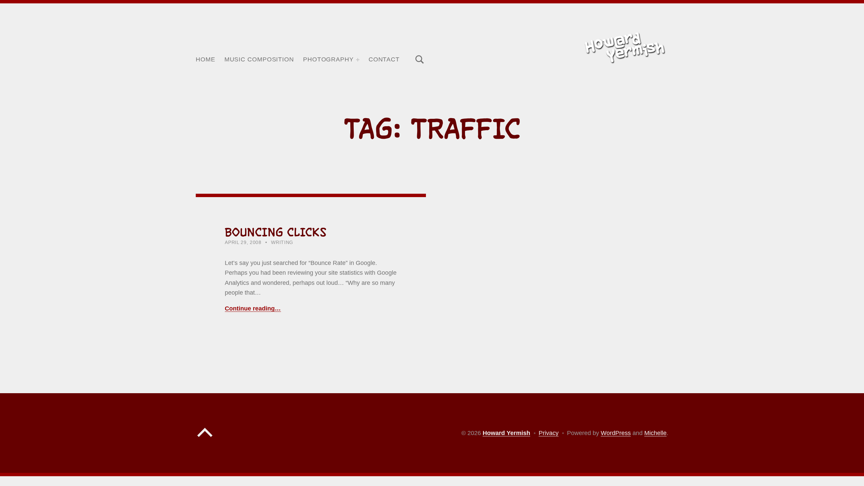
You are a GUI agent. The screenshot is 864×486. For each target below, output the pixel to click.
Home (205, 59)
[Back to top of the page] (205, 438)
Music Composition (259, 59)
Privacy (549, 433)
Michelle (655, 433)
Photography (328, 59)
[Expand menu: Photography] (357, 59)
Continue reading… (253, 308)
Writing (282, 242)
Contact (384, 59)
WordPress (616, 433)
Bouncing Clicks (276, 232)
